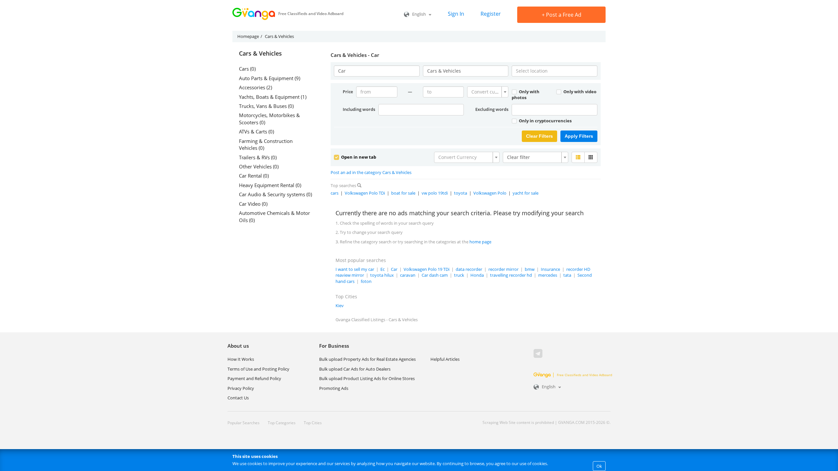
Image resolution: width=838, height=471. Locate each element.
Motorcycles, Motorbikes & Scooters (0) (269, 118)
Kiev (340, 305)
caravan (407, 275)
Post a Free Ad (561, 14)
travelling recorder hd (511, 275)
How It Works (241, 359)
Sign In (456, 13)
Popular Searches (244, 423)
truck (459, 275)
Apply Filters (579, 136)
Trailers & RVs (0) (258, 157)
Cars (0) (247, 68)
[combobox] (487, 91)
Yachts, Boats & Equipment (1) (272, 97)
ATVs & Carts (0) (256, 131)
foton (366, 281)
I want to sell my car (355, 269)
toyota (460, 193)
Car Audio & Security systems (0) (275, 194)
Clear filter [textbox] (518, 157)
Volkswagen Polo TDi (365, 193)
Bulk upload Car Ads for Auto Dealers (355, 369)
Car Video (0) (253, 204)
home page (480, 242)
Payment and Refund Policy (254, 378)
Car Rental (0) (254, 175)
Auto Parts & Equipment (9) (269, 78)
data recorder (469, 269)
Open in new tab (358, 157)
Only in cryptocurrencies (545, 121)
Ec (382, 269)
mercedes (547, 275)
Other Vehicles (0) (259, 166)
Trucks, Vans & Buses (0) (266, 106)
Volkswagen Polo (489, 193)
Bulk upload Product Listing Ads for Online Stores (367, 378)
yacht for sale (525, 193)
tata (567, 275)
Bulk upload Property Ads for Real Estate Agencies (367, 359)
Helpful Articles (445, 359)
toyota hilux (382, 275)
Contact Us (238, 398)
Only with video (579, 92)
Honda (477, 275)
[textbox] (485, 92)
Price (348, 92)
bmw (530, 269)
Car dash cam (435, 275)
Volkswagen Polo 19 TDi (426, 269)
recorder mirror (503, 269)
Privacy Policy (241, 388)
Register (491, 13)
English (419, 14)
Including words (359, 109)
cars (334, 193)
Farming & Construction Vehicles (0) (266, 144)
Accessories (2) (255, 87)
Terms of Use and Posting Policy (258, 369)
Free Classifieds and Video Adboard (584, 375)
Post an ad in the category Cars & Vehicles (371, 172)
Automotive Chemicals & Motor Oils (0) (274, 216)
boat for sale (403, 193)
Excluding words (491, 109)
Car (394, 269)
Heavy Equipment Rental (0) (270, 185)
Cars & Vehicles (260, 53)
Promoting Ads (333, 388)
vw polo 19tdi (435, 193)
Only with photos (525, 95)
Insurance (550, 269)
